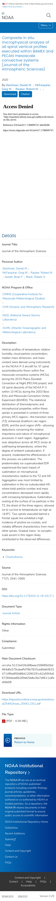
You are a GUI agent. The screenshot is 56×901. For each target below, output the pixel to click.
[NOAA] (8, 16)
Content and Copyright (18, 851)
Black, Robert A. (36, 277)
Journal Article (11, 613)
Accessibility (28, 885)
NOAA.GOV (8, 896)
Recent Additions (15, 833)
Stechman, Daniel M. (19, 85)
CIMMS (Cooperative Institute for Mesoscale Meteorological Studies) (23, 296)
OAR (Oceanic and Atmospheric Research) (28, 307)
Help (8, 845)
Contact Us (11, 857)
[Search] (49, 15)
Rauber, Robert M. (27, 89)
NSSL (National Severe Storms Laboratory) (21, 317)
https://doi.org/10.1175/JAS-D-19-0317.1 (28, 596)
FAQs (8, 862)
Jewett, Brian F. (14, 277)
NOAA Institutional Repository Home (26, 822)
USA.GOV (23, 896)
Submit (9, 839)
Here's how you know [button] (12, 6)
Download (10, 94)
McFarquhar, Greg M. (15, 273)
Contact (13, 881)
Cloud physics (14, 557)
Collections (11, 827)
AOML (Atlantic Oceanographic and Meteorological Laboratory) (24, 330)
